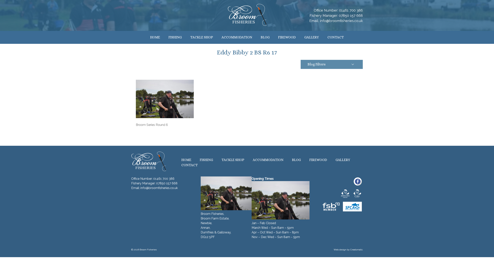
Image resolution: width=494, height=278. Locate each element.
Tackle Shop (201, 37)
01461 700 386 (351, 10)
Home (155, 37)
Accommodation (237, 37)
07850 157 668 (351, 16)
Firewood (287, 37)
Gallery (311, 37)
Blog (265, 37)
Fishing (175, 37)
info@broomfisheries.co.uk (341, 21)
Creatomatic (356, 249)
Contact (335, 37)
